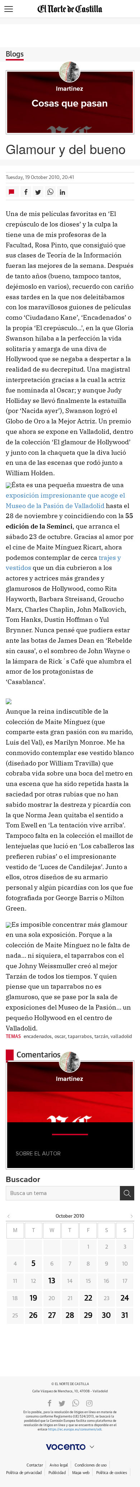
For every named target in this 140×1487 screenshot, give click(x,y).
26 (33, 1315)
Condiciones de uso (91, 1465)
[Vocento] (70, 1447)
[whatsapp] (76, 1403)
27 (52, 1315)
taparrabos (80, 1036)
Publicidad (56, 1473)
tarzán (101, 1036)
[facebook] (49, 1403)
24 (125, 1298)
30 (106, 1315)
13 (51, 1281)
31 (124, 1315)
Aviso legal (59, 1465)
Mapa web (80, 1473)
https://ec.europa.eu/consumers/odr (74, 1429)
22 (88, 1298)
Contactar (35, 1465)
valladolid (121, 1036)
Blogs (15, 54)
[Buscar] (127, 1193)
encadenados (38, 1036)
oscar (60, 1036)
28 (70, 1315)
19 (33, 1298)
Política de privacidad (24, 1473)
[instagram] (89, 1403)
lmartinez (69, 89)
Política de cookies (111, 1473)
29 (88, 1315)
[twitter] (62, 1403)
